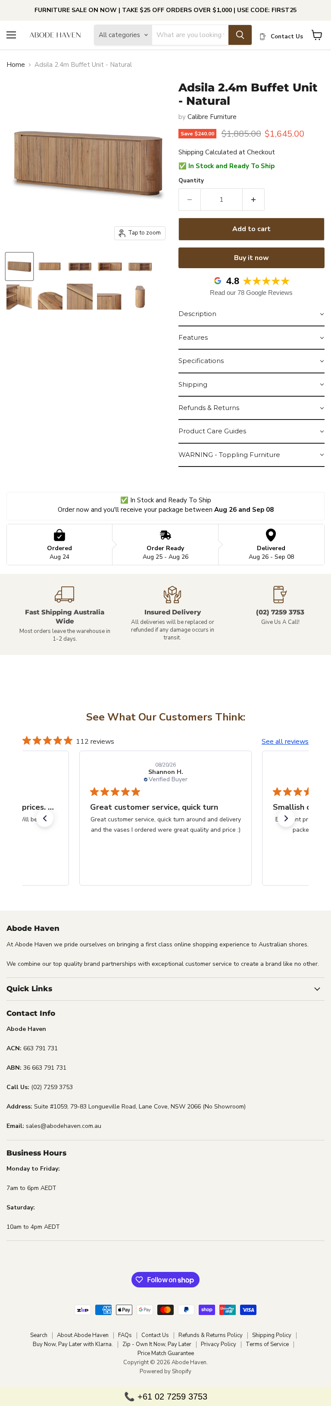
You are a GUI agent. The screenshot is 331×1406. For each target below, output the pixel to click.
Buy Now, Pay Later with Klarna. (73, 1344)
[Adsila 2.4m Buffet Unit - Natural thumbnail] (19, 266)
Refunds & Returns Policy (210, 1335)
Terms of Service (267, 1344)
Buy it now (251, 258)
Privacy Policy (218, 1344)
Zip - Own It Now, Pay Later (156, 1344)
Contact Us (155, 1335)
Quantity (191, 181)
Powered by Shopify (165, 1371)
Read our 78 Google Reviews (251, 292)
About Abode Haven (83, 1335)
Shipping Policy (271, 1335)
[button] (251, 314)
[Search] (240, 35)
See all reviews (285, 741)
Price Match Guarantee (165, 1353)
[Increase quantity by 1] (254, 199)
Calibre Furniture (212, 117)
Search (38, 1335)
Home (15, 65)
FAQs (125, 1335)
